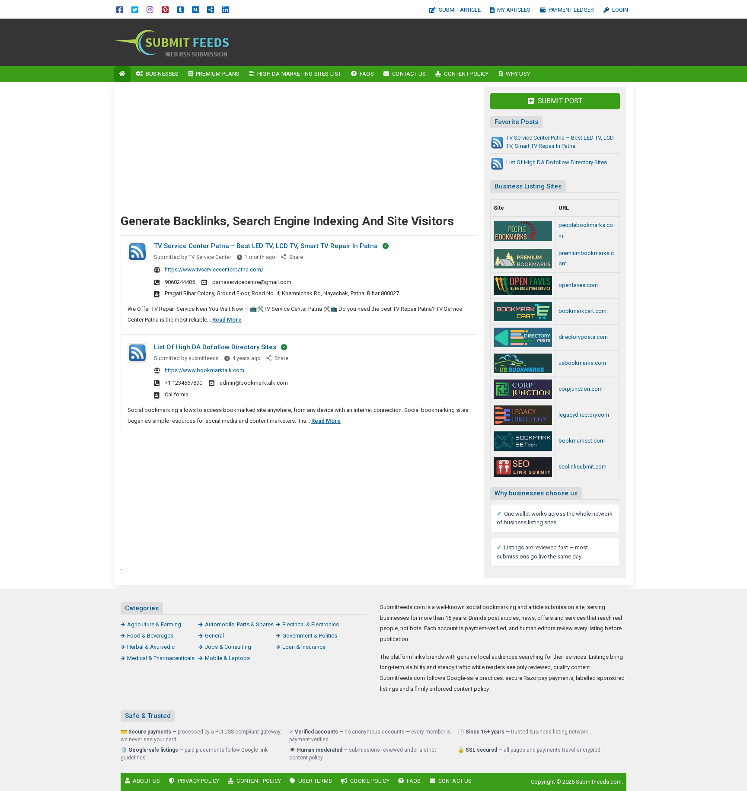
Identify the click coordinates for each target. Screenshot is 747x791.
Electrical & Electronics (310, 624)
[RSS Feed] (210, 9)
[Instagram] (150, 9)
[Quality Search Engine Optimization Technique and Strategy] (523, 441)
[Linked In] (225, 9)
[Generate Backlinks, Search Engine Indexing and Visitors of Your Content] (172, 41)
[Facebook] (119, 9)
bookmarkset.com (582, 440)
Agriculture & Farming (154, 624)
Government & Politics (309, 635)
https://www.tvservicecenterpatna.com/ (214, 269)
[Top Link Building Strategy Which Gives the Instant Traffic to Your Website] (523, 415)
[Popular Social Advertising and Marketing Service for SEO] (523, 231)
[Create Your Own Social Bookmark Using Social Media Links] (523, 467)
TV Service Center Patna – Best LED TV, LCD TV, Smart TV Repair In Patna (266, 246)
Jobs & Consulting (228, 647)
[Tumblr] (180, 9)
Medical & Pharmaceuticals (161, 658)
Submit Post (559, 101)
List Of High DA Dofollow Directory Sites (215, 347)
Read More (227, 319)
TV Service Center (209, 257)
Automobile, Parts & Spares (239, 624)
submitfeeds (203, 358)
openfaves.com (578, 285)
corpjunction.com (581, 389)
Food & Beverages (150, 635)
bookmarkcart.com (583, 311)
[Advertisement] (450, 42)
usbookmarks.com (582, 363)
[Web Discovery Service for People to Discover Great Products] (523, 389)
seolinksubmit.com (583, 466)
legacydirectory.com (584, 414)
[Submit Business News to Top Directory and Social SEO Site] (523, 337)
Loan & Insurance (304, 647)
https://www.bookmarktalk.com (204, 370)
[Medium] (195, 9)
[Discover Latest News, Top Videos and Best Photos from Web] (523, 285)
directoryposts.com (583, 337)
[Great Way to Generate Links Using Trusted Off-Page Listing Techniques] (523, 363)
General (214, 635)
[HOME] (122, 74)
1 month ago (260, 257)
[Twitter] (134, 9)
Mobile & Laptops (227, 658)
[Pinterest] (165, 9)
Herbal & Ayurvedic (151, 647)
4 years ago (246, 358)
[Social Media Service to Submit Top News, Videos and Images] (523, 311)
